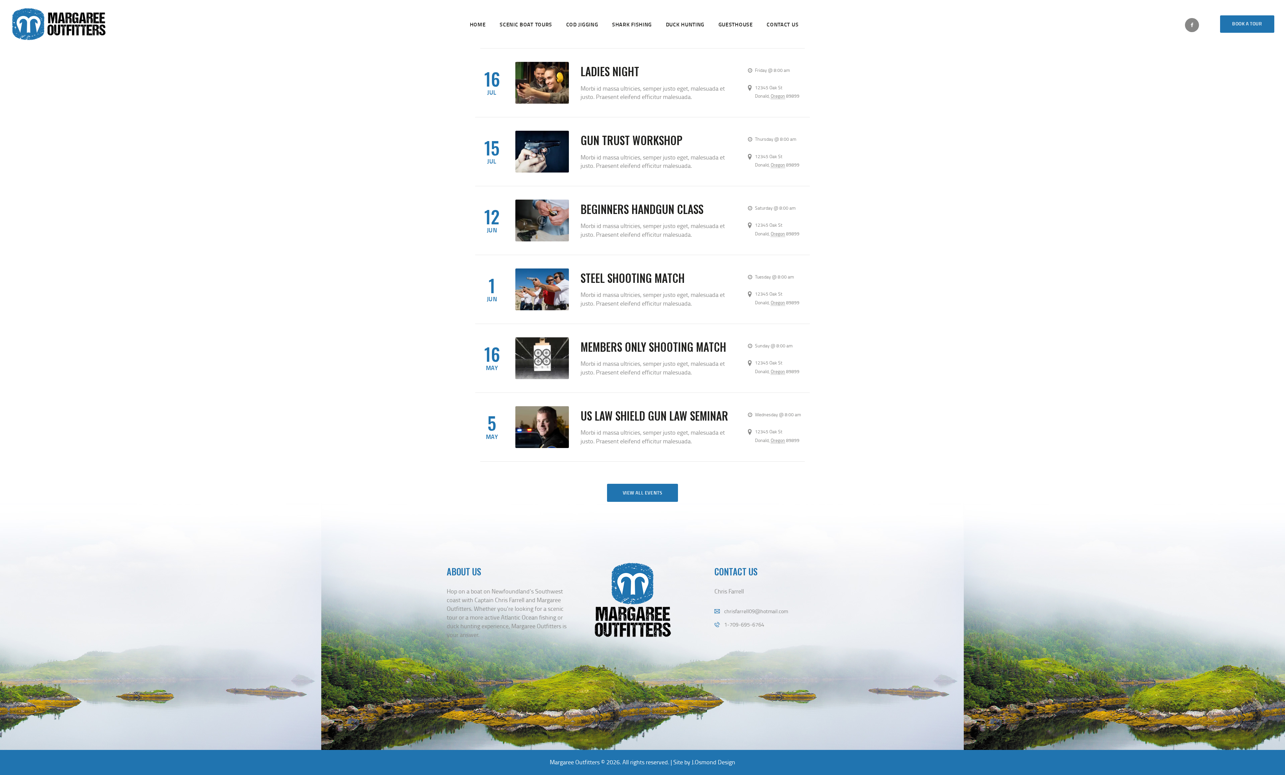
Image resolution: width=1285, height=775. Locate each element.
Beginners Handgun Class (642, 209)
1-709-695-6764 (744, 624)
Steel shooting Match (633, 278)
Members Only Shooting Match (653, 347)
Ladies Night (610, 71)
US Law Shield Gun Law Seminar (654, 416)
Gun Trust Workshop (631, 140)
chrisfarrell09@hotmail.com (756, 611)
